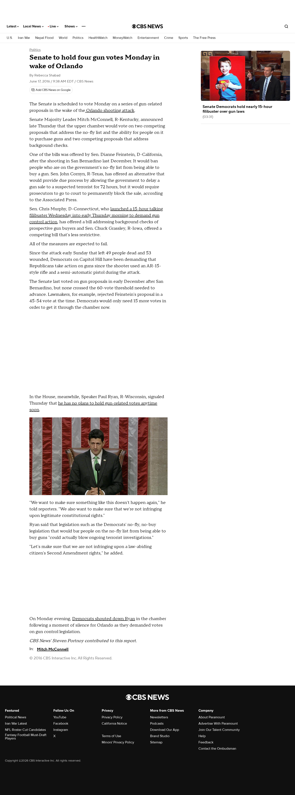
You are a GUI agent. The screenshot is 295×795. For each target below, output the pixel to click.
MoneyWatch (122, 38)
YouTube (59, 717)
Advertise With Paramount (218, 723)
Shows (70, 26)
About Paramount (211, 717)
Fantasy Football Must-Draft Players (25, 736)
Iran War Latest (16, 723)
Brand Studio (160, 736)
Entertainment (148, 38)
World (63, 38)
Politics (78, 38)
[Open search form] (286, 26)
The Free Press (204, 38)
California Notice (114, 723)
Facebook (60, 723)
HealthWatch (98, 38)
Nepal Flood (44, 38)
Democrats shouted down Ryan (103, 619)
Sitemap (156, 742)
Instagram (60, 730)
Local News (32, 26)
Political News (15, 717)
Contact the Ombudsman (217, 748)
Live (53, 26)
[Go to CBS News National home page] (147, 26)
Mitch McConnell (52, 649)
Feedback (205, 742)
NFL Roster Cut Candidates (25, 730)
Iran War (24, 38)
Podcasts (156, 723)
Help (202, 736)
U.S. (10, 38)
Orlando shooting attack (109, 110)
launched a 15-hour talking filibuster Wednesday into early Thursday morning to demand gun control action (96, 215)
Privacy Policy (112, 717)
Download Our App (164, 730)
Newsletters (159, 717)
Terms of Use (111, 736)
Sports (183, 38)
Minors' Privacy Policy (118, 742)
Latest (12, 26)
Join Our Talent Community (219, 730)
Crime (168, 38)
